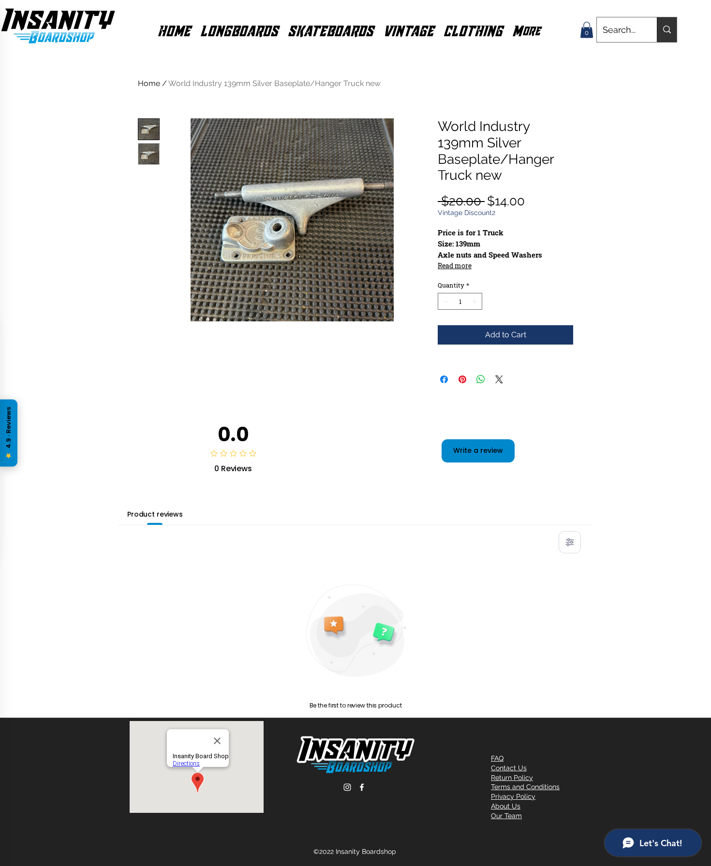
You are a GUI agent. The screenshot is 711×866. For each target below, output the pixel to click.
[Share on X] (499, 379)
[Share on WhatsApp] (481, 379)
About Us (505, 806)
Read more (455, 265)
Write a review (478, 450)
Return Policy (512, 777)
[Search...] (667, 29)
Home (149, 83)
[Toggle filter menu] (570, 542)
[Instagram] (347, 787)
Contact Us (509, 768)
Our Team (506, 816)
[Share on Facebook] (444, 379)
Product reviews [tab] (155, 514)
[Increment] (475, 301)
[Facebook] (362, 787)
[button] (239, 30)
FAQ (497, 758)
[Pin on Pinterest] (462, 379)
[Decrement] (445, 301)
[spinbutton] (460, 301)
